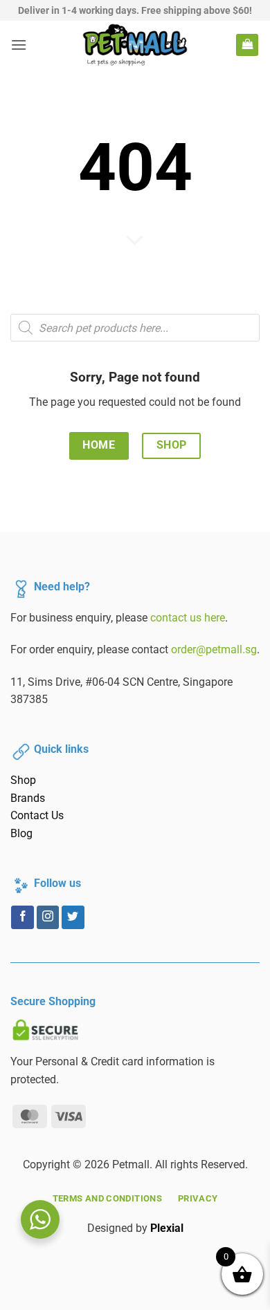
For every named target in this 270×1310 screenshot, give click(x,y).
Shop (23, 780)
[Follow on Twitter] (73, 917)
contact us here (187, 617)
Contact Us (37, 815)
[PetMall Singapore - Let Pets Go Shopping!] (135, 45)
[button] (18, 45)
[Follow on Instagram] (48, 917)
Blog (21, 833)
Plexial (166, 1228)
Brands (27, 798)
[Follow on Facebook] (22, 917)
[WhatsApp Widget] (40, 1219)
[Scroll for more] (135, 241)
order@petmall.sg (214, 649)
